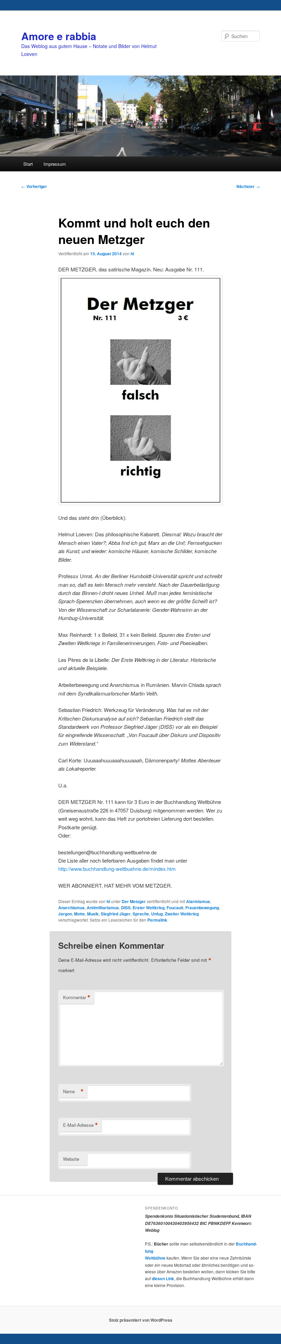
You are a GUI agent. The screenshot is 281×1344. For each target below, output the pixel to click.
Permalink (157, 920)
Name (73, 1091)
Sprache (141, 914)
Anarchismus (71, 907)
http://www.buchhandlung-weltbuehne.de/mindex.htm (117, 868)
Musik (93, 914)
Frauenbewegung (202, 907)
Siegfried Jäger (116, 914)
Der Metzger (134, 901)
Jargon (65, 914)
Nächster (248, 186)
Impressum (55, 164)
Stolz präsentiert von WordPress (140, 1320)
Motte (79, 914)
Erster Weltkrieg (148, 907)
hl (132, 253)
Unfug (157, 914)
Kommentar (76, 997)
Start (28, 164)
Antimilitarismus (103, 907)
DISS (126, 907)
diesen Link (163, 1278)
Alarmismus (198, 901)
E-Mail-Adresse (80, 1125)
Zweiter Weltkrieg (182, 914)
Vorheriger (34, 186)
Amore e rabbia (58, 35)
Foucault (175, 907)
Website (71, 1159)
